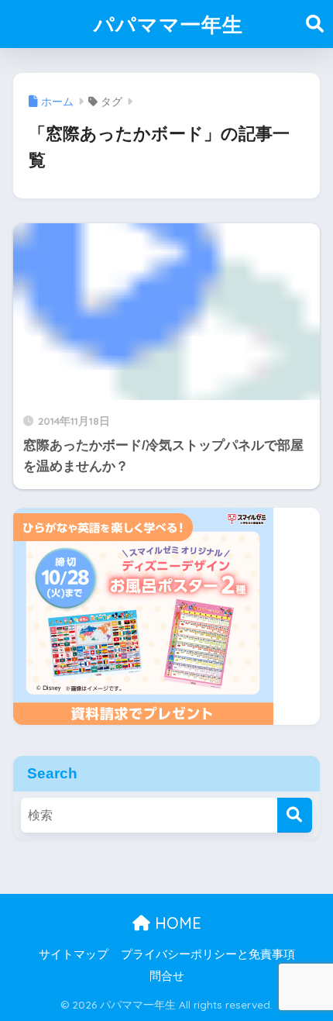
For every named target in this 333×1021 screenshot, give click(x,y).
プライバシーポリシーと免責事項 (208, 954)
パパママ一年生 (168, 24)
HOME (175, 923)
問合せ (166, 976)
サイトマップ (73, 954)
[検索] (294, 815)
